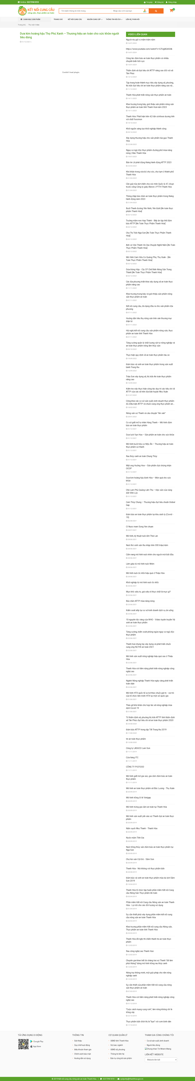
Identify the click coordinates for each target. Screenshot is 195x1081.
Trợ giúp (149, 2)
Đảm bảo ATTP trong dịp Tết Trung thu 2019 (146, 729)
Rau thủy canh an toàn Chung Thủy (141, 456)
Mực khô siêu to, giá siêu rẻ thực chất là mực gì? (148, 591)
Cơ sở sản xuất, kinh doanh (158, 1041)
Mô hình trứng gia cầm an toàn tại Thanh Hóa (146, 807)
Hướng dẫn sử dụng (82, 1058)
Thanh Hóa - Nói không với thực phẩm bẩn (145, 868)
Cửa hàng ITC (132, 757)
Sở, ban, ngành (116, 1045)
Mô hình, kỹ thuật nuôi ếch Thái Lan (142, 536)
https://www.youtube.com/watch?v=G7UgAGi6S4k (149, 49)
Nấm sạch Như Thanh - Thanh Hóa (141, 828)
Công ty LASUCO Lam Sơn (138, 748)
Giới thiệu (78, 1041)
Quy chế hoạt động (82, 1045)
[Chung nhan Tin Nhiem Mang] (158, 1049)
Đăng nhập (172, 2)
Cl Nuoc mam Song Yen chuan (139, 526)
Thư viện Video (33, 25)
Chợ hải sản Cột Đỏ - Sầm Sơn (140, 859)
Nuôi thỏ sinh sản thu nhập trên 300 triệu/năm (147, 545)
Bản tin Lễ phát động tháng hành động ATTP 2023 (149, 162)
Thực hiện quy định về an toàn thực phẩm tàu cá (147, 355)
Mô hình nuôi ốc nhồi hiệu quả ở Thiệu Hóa (145, 573)
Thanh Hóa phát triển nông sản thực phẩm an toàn (148, 95)
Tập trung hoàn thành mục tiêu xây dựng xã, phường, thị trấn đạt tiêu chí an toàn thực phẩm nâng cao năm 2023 (150, 85)
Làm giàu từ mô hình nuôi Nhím (140, 564)
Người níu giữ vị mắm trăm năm (140, 39)
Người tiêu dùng (153, 1045)
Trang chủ (22, 25)
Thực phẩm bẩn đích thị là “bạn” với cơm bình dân (148, 1021)
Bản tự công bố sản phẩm (121, 1058)
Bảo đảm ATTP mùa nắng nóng (140, 601)
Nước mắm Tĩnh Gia (135, 837)
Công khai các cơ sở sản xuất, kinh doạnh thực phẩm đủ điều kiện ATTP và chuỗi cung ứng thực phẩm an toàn (150, 404)
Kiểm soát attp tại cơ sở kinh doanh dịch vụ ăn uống (149, 610)
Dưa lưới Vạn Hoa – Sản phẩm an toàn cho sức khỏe (150, 434)
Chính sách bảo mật (82, 1054)
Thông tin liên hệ (117, 1054)
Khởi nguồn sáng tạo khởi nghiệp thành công (146, 128)
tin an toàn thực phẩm (136, 739)
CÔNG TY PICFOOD (135, 767)
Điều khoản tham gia (82, 1049)
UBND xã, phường (117, 1049)
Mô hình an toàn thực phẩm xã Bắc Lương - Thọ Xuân (150, 788)
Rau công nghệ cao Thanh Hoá (139, 951)
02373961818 (33, 2)
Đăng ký (160, 2)
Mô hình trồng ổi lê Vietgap (138, 797)
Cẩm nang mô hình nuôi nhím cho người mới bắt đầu (150, 554)
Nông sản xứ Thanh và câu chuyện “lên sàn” (146, 413)
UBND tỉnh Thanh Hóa (119, 1041)
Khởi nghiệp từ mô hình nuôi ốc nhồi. (142, 582)
